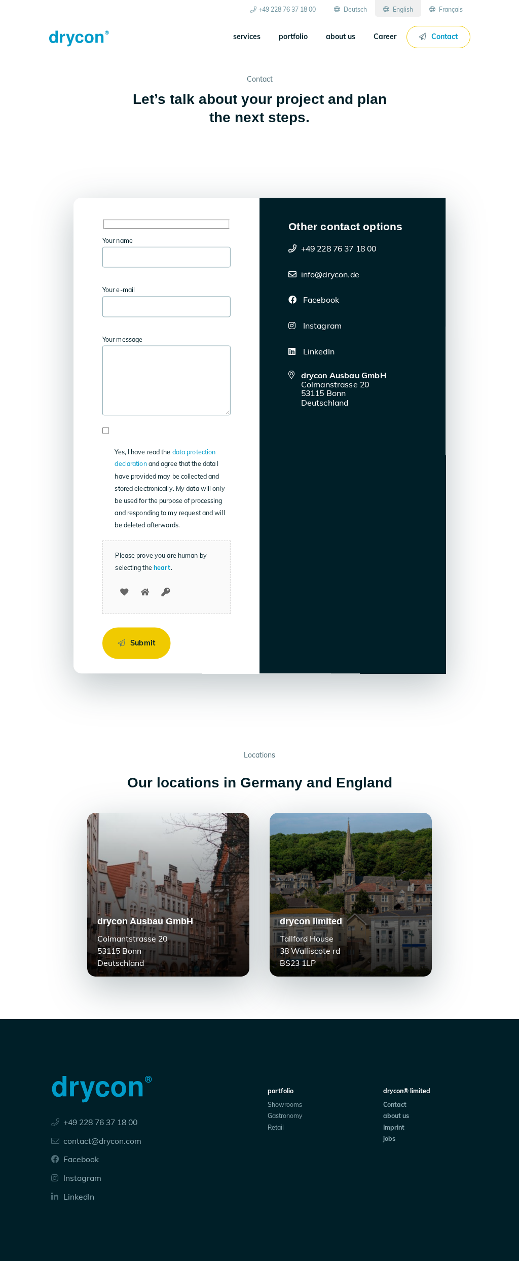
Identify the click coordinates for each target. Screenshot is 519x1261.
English (402, 9)
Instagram (321, 325)
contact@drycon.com (102, 1141)
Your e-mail (118, 290)
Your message (122, 339)
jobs (389, 1138)
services (247, 36)
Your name (117, 240)
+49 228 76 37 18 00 (287, 9)
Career (385, 36)
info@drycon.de (330, 274)
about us (340, 36)
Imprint (393, 1127)
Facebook (320, 300)
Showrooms (285, 1104)
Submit (142, 642)
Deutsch (354, 9)
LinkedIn (318, 351)
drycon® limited (406, 1091)
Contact (444, 36)
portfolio (293, 36)
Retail (276, 1127)
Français (450, 9)
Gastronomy (285, 1116)
